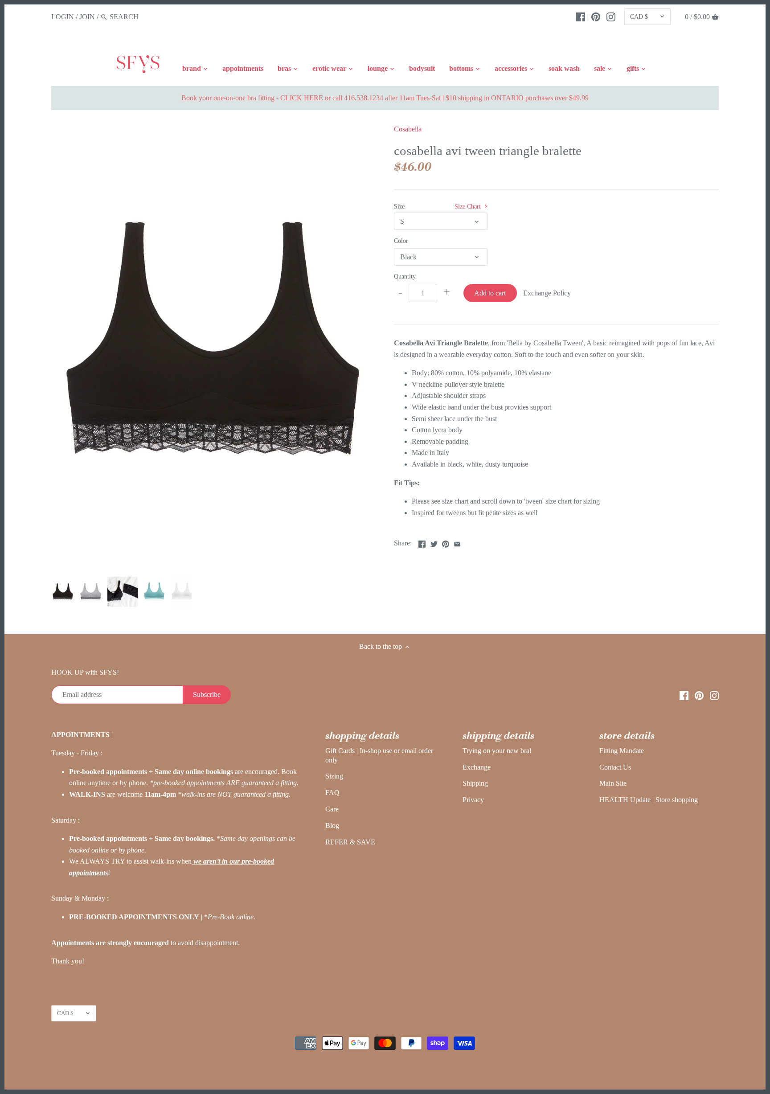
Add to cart (490, 293)
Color (401, 240)
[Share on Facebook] (422, 542)
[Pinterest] (595, 16)
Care (332, 809)
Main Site (613, 783)
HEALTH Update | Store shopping (648, 799)
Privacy (473, 799)
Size (399, 206)
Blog (332, 825)
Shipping (475, 783)
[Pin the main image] (445, 542)
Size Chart (469, 206)
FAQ (332, 792)
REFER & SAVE (350, 842)
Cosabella (408, 129)
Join (87, 16)
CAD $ (639, 16)
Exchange (477, 767)
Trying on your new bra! (497, 750)
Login (62, 16)
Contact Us (615, 767)
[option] (62, 591)
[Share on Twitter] (434, 542)
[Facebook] (580, 16)
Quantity (405, 276)
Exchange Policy (547, 293)
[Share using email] (457, 542)
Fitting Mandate (621, 750)
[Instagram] (610, 16)
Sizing (334, 776)
